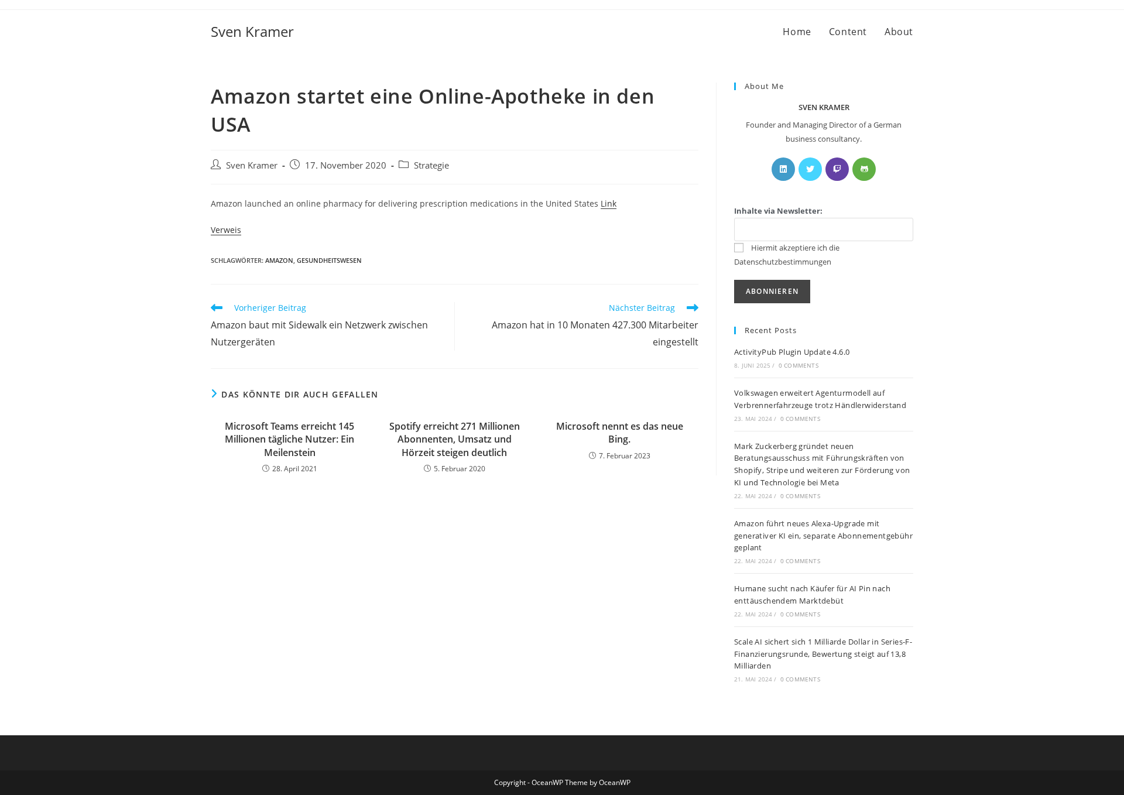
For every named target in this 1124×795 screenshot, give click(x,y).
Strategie (431, 165)
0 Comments (798, 365)
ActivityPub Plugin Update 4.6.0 (791, 352)
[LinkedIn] (783, 169)
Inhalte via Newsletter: (778, 210)
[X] (810, 169)
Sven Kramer (252, 31)
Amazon (279, 260)
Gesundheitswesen (329, 260)
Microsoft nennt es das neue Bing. (619, 433)
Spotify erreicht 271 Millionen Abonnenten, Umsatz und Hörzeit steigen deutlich (454, 439)
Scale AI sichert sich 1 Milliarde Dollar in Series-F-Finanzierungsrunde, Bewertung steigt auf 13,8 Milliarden (823, 653)
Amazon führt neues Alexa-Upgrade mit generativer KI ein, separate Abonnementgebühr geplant (823, 535)
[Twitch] (837, 169)
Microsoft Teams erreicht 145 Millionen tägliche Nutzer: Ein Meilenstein (289, 439)
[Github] (864, 169)
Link (608, 203)
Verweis (226, 229)
